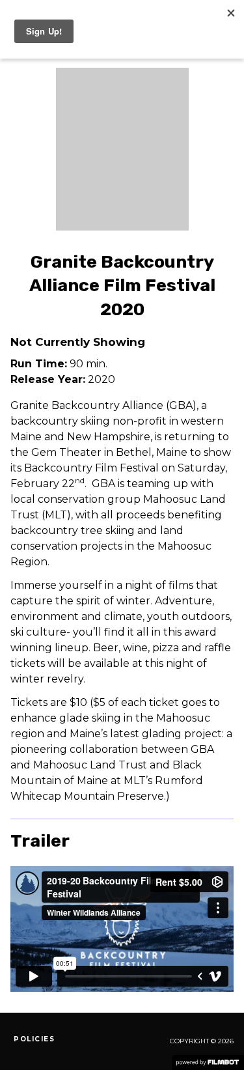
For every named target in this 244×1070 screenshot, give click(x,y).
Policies (34, 1039)
